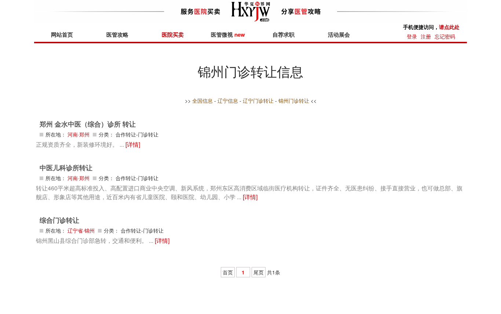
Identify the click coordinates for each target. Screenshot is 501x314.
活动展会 (339, 34)
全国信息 (202, 100)
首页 (228, 272)
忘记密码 (445, 36)
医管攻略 (117, 34)
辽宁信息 (227, 100)
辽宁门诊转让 (258, 100)
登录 (412, 36)
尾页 (258, 272)
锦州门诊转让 (293, 100)
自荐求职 (284, 34)
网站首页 (62, 34)
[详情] (132, 144)
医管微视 (228, 34)
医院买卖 (173, 34)
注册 (426, 36)
